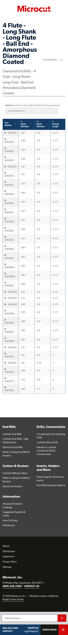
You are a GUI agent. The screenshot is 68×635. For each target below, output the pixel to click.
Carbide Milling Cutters (15, 473)
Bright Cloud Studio (13, 599)
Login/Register (31, 631)
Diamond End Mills (13, 447)
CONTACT (8, 631)
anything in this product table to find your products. (33, 105)
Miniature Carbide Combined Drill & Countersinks (46, 451)
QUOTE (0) (33, 628)
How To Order (10, 520)
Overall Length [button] (55, 124)
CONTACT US (31, 586)
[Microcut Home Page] (34, 8)
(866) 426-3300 (12, 586)
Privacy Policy (10, 562)
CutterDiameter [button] (25, 124)
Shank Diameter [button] (40, 124)
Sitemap (7, 567)
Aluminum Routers (12, 486)
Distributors (9, 525)
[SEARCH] (62, 618)
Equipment (8, 556)
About (6, 546)
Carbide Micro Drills (47, 442)
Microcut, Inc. (13, 577)
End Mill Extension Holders (51, 485)
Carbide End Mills (12, 434)
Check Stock (49, 630)
